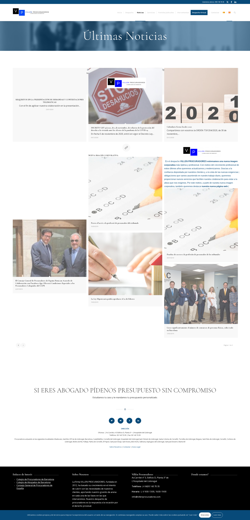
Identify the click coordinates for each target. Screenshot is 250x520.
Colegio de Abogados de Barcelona (34, 482)
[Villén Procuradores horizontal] (31, 12)
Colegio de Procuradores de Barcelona (35, 479)
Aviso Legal (136, 447)
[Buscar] (234, 12)
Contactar (126, 447)
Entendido (205, 515)
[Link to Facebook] (231, 2)
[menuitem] (120, 12)
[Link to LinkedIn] (235, 2)
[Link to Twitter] (227, 2)
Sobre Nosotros (115, 447)
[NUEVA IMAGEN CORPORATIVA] (50, 181)
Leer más (217, 515)
